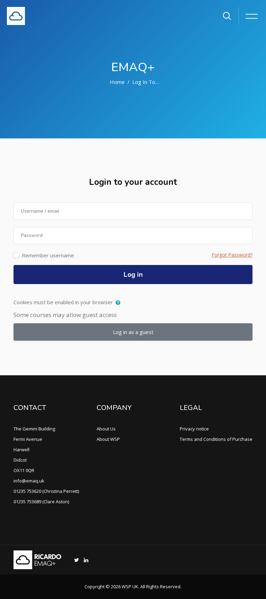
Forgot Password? (232, 254)
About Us (106, 429)
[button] (119, 302)
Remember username (48, 255)
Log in (133, 274)
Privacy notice (194, 429)
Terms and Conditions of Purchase (216, 439)
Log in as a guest (133, 331)
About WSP (108, 439)
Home (117, 81)
